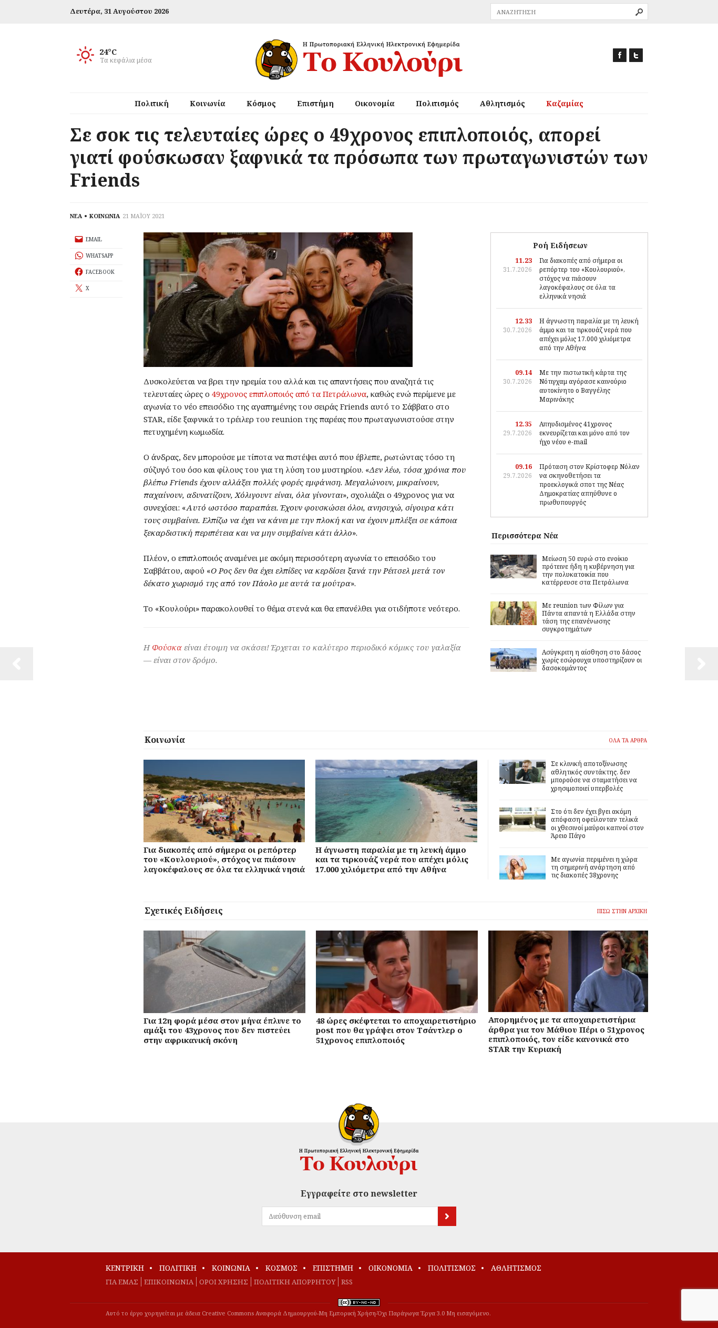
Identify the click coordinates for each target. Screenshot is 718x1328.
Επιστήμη (315, 103)
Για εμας (122, 1281)
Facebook (620, 55)
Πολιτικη (178, 1268)
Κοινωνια (231, 1268)
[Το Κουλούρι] (359, 1139)
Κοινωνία (207, 103)
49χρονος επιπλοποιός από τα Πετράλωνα (289, 394)
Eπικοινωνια (168, 1281)
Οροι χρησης (223, 1281)
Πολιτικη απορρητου (294, 1281)
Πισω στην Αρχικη (622, 911)
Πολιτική (152, 103)
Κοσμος (281, 1268)
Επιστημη (333, 1268)
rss (347, 1281)
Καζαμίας (564, 103)
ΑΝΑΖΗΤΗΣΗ (639, 12)
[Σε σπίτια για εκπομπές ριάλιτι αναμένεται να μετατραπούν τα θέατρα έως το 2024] (701, 664)
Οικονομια (390, 1268)
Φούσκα (167, 647)
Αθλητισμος (516, 1268)
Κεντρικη (125, 1268)
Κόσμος (261, 103)
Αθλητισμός (502, 103)
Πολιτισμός (437, 103)
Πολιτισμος (452, 1268)
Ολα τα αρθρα (628, 740)
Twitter (636, 55)
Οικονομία (375, 103)
